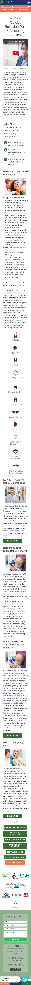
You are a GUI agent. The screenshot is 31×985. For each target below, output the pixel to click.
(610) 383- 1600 (15, 965)
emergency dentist (12, 315)
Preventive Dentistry (15, 827)
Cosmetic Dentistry (15, 840)
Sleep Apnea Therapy (15, 857)
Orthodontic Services (15, 846)
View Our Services (15, 862)
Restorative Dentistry (15, 834)
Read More (12, 541)
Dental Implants (15, 852)
